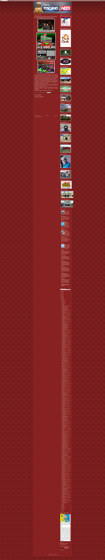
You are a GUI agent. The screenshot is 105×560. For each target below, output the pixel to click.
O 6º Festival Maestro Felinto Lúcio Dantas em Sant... (65, 499)
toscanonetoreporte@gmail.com (65, 543)
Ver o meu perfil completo (63, 544)
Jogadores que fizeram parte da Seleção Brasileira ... (65, 502)
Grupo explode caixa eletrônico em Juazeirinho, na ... (65, 338)
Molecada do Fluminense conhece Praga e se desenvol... (65, 360)
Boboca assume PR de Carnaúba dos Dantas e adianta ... (66, 479)
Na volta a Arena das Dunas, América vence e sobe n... (66, 496)
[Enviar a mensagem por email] (47, 92)
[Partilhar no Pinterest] (50, 92)
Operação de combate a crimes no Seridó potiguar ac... (65, 393)
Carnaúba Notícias (63, 261)
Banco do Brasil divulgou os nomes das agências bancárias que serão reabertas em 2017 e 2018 (65, 262)
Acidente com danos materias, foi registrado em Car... (65, 420)
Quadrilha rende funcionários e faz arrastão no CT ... (65, 405)
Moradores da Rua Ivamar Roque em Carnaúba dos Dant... (66, 380)
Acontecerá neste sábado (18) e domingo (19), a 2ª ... (65, 438)
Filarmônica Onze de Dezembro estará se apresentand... (66, 400)
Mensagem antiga (56, 115)
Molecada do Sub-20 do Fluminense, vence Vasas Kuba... (66, 379)
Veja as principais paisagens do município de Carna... (65, 329)
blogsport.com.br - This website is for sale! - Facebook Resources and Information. (65, 285)
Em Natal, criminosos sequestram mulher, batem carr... (65, 459)
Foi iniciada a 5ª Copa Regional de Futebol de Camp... (65, 431)
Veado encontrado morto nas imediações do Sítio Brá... (65, 416)
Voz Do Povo (62, 243)
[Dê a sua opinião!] (48, 92)
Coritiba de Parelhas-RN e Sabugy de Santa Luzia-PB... (66, 335)
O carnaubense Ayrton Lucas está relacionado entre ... (65, 483)
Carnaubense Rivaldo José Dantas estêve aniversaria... (65, 488)
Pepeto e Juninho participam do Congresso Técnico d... (65, 307)
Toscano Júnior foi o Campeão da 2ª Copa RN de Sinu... (66, 425)
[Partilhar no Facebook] (49, 92)
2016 (61, 298)
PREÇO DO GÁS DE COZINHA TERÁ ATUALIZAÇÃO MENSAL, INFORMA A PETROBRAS (65, 268)
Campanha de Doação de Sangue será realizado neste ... (66, 436)
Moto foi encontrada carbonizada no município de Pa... (66, 473)
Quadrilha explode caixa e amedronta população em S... (66, 417)
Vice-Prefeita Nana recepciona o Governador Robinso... (65, 309)
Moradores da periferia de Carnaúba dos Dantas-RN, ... (66, 385)
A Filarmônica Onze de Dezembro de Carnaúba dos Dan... (66, 358)
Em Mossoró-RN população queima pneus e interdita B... (66, 462)
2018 (61, 296)
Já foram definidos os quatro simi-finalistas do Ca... (65, 439)
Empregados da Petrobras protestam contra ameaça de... (66, 375)
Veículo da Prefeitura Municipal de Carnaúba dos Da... (65, 442)
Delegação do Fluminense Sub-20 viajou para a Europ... (65, 447)
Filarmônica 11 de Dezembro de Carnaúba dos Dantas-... (65, 493)
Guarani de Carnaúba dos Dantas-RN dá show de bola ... (66, 306)
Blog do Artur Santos (63, 273)
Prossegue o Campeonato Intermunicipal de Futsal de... (65, 455)
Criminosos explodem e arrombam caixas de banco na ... (65, 484)
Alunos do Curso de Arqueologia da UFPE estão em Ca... (65, 413)
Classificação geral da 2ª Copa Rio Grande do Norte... (65, 371)
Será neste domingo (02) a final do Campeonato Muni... (65, 327)
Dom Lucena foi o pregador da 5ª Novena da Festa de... (65, 334)
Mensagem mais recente (37, 115)
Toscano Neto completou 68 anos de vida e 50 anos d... (66, 397)
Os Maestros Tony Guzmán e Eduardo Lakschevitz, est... (66, 340)
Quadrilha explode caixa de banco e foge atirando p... (66, 323)
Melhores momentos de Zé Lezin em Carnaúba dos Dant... (66, 399)
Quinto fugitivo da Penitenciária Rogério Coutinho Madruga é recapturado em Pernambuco (67, 223)
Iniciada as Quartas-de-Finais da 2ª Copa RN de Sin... (65, 427)
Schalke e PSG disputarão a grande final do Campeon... (66, 361)
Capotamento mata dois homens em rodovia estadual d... (66, 394)
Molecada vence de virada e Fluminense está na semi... (65, 369)
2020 (61, 294)
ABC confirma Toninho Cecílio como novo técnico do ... (66, 453)
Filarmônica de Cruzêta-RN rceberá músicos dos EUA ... (65, 368)
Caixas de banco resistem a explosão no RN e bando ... (66, 312)
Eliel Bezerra (62, 250)
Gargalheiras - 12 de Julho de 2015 (65, 487)
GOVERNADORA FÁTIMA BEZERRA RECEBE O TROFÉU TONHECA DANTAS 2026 (67, 232)
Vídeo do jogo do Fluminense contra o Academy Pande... (66, 344)
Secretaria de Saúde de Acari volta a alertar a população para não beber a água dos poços (65, 280)
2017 (61, 297)
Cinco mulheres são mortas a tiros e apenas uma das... (66, 461)
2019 (61, 295)
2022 (61, 292)
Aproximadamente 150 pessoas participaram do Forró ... (65, 445)
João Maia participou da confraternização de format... (65, 419)
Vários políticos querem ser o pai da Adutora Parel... (66, 476)
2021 (61, 293)
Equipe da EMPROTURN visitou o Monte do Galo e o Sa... (65, 441)
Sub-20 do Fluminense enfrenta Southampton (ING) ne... (65, 434)
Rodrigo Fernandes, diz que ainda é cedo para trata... (66, 365)
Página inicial (46, 115)
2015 (61, 299)
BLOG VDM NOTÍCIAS (63, 267)
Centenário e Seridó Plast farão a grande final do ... (65, 357)
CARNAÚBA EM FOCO (63, 237)
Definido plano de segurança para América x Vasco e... (65, 410)
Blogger (56, 554)
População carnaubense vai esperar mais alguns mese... (66, 444)
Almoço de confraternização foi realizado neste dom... (65, 490)
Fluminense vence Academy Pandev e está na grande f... (66, 346)
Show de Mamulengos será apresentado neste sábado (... (65, 324)
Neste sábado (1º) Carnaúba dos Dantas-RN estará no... (65, 317)
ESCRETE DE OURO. (63, 216)
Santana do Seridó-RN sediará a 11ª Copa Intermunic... (66, 355)
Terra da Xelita (63, 210)
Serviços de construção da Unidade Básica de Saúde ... (65, 382)
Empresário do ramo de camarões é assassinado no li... (66, 318)
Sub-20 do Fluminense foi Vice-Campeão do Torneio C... (65, 326)
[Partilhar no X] (48, 92)
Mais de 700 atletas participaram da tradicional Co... (65, 354)
